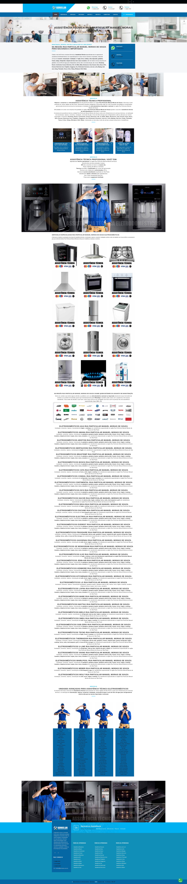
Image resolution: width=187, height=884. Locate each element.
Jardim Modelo (123, 745)
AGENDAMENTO (129, 14)
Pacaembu (61, 754)
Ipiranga (103, 740)
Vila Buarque (61, 749)
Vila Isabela (123, 740)
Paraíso (61, 736)
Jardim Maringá (81, 740)
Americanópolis (102, 743)
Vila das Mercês (102, 762)
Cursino (102, 737)
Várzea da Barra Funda (61, 772)
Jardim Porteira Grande (81, 742)
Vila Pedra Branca (123, 772)
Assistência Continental (79, 851)
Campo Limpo (102, 730)
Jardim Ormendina (123, 768)
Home (55, 14)
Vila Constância (123, 733)
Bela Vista (61, 730)
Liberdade (61, 759)
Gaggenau (72, 67)
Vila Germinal (123, 737)
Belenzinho (81, 749)
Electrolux (69, 65)
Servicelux (92, 881)
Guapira (123, 739)
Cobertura (107, 14)
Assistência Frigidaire (100, 859)
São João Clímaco (102, 763)
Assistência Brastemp (79, 847)
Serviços (72, 14)
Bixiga (61, 731)
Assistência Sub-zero (121, 853)
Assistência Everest (99, 855)
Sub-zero (118, 118)
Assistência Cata (77, 867)
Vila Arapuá (102, 759)
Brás (61, 743)
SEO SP (113, 881)
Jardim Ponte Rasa (81, 769)
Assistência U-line (120, 859)
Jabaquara (102, 733)
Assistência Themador (121, 857)
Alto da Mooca (82, 731)
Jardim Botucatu (102, 760)
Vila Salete (81, 763)
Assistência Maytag (120, 851)
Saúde (102, 739)
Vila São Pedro (102, 769)
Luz (61, 739)
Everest (54, 67)
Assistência (78, 33)
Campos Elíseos (61, 769)
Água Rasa (81, 730)
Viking (72, 69)
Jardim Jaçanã (123, 742)
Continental (59, 65)
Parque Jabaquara (102, 748)
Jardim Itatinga (123, 765)
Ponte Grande (61, 740)
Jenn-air (92, 67)
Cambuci (61, 746)
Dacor (101, 65)
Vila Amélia (123, 756)
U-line (69, 69)
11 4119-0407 (111, 9)
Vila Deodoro (61, 748)
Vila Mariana (103, 768)
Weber (85, 69)
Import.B (98, 14)
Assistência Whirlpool (121, 863)
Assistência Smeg (120, 855)
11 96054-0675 (95, 9)
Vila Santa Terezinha (123, 751)
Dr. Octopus (108, 881)
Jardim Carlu (123, 760)
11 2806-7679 (127, 9)
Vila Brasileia (123, 759)
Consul (64, 65)
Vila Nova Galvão (123, 749)
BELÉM (82, 748)
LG (75, 65)
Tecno (65, 69)
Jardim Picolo (123, 774)
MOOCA (82, 756)
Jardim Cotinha (81, 766)
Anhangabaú (61, 763)
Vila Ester (123, 736)
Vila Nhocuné (82, 746)
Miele (78, 65)
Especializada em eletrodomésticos (81, 881)
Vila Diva (82, 733)
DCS (104, 65)
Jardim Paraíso (123, 771)
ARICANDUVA (82, 736)
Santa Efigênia (61, 766)
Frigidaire (67, 67)
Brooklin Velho (102, 736)
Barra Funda (61, 768)
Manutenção (87, 33)
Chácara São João (123, 752)
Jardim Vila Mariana (102, 771)
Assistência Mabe (78, 863)
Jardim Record (81, 743)
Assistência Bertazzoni (79, 865)
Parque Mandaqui (123, 769)
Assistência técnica (101, 828)
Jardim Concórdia (82, 762)
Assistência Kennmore (100, 867)
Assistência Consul (78, 853)
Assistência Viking (120, 861)
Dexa (98, 65)
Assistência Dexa (99, 849)
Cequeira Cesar (61, 733)
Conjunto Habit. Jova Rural (123, 743)
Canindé (61, 760)
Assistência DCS (99, 853)
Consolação (61, 751)
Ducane (94, 65)
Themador (60, 69)
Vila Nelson (123, 746)
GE (73, 65)
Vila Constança (81, 768)
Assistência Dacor (99, 851)
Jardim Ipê (102, 774)
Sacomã (103, 742)
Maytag (100, 67)
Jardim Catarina (82, 737)
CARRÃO (82, 754)
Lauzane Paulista (123, 766)
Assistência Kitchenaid (100, 865)
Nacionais (81, 14)
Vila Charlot (82, 774)
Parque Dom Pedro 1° (61, 774)
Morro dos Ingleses (61, 734)
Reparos (95, 33)
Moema (102, 749)
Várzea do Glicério (61, 745)
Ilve (77, 67)
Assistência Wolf (120, 865)
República (61, 765)
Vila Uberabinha (102, 757)
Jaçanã (123, 730)
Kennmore (87, 67)
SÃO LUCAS (82, 771)
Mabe (81, 65)
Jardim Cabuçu (123, 731)
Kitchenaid (81, 67)
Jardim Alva (102, 772)
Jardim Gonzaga (82, 752)
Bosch (53, 65)
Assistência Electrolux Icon (101, 857)
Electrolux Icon (60, 67)
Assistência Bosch (78, 849)
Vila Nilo (123, 748)
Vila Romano (103, 765)
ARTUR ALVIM (81, 745)
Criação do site (101, 881)
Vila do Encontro (102, 746)
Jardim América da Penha (82, 759)
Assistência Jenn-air (121, 847)
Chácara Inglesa (102, 766)
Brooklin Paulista (103, 734)
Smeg (56, 69)
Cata (90, 65)
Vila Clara (102, 745)
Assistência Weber (120, 867)
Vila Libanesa (82, 734)
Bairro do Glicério (61, 757)
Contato (115, 14)
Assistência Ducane (99, 847)
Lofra (96, 67)
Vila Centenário (81, 760)
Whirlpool (77, 69)
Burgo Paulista (81, 765)
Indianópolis (102, 754)
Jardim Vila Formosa (82, 739)
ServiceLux (63, 14)
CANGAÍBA (81, 751)
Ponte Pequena (61, 742)
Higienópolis (61, 752)
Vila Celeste (123, 762)
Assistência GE (77, 857)
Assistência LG (77, 859)
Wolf (81, 69)
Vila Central (82, 772)
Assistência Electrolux (79, 855)
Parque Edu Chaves (123, 734)
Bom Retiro (61, 737)
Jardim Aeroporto (103, 731)
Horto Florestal (123, 763)
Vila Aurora (123, 757)
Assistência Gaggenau (100, 861)
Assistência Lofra (120, 849)
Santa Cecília (61, 771)
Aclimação (61, 756)
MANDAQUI (123, 754)
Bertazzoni (86, 65)
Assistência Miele (78, 861)
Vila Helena (102, 751)
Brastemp (70, 116)
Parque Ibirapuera (102, 752)
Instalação (103, 33)
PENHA (82, 757)
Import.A (89, 14)
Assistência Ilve (98, 863)
